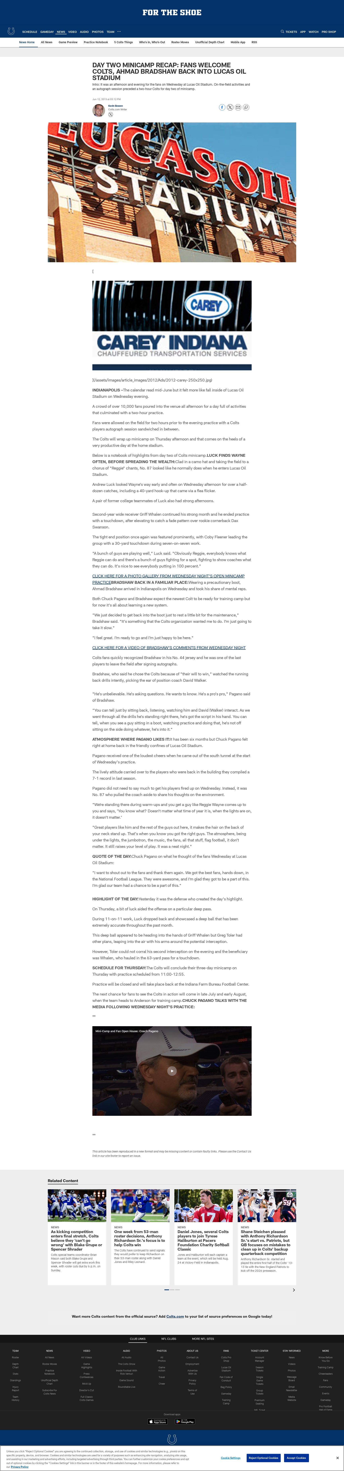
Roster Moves (49, 1363)
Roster (15, 1357)
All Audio (126, 1357)
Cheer (162, 1383)
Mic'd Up (86, 1383)
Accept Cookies (296, 1457)
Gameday (226, 1393)
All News (49, 1357)
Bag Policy (226, 1387)
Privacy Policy (19, 1466)
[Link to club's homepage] (11, 31)
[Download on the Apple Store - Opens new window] (158, 1422)
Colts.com (175, 1316)
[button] (172, 1071)
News (49, 1350)
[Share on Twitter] (230, 109)
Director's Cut (86, 1390)
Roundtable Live (126, 1386)
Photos (162, 1350)
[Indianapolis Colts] (172, 1440)
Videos (291, 1363)
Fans (325, 1380)
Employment (192, 1363)
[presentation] (294, 1290)
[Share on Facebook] (222, 109)
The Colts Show (126, 1363)
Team (15, 1350)
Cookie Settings (230, 1457)
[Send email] (238, 109)
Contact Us (192, 1357)
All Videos (86, 1357)
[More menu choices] (119, 31)
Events (325, 1393)
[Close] (337, 1458)
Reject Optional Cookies (264, 1457)
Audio (126, 1350)
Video (86, 1350)
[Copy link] (246, 107)
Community (325, 1386)
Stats (15, 1373)
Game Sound (126, 1380)
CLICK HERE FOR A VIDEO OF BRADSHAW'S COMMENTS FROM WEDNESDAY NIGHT (169, 647)
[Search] (282, 31)
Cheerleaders (326, 1373)
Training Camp (325, 1367)
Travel (162, 1377)
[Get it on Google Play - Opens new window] (185, 1423)
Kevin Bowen (115, 105)
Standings (15, 1380)
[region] (172, 1458)
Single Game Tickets (259, 1380)
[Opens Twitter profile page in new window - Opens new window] (110, 114)
